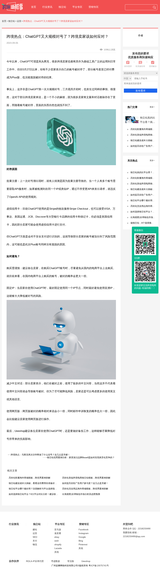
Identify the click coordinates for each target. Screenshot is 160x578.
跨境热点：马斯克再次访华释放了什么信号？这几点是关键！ (40, 454)
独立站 (62, 7)
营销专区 (94, 7)
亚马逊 (57, 529)
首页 (33, 7)
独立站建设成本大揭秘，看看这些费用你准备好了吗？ (35, 483)
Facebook (83, 529)
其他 (56, 552)
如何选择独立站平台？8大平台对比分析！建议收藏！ (34, 494)
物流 (35, 544)
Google (82, 537)
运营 (19, 21)
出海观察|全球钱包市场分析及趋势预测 (81, 494)
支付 (35, 540)
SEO (35, 537)
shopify (57, 544)
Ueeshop (85, 561)
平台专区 (77, 7)
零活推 (70, 561)
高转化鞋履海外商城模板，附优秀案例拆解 (29, 477)
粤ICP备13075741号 (99, 565)
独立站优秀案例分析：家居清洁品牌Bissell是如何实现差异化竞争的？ (81, 457)
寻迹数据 (55, 561)
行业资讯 (47, 7)
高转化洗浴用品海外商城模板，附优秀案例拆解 (85, 488)
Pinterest (83, 544)
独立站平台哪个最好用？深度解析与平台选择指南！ (34, 488)
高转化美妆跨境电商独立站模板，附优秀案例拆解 (86, 477)
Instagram (84, 533)
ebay (56, 537)
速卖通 (57, 533)
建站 (35, 529)
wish (56, 540)
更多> (152, 107)
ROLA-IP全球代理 (35, 561)
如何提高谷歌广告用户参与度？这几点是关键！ (85, 483)
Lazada (58, 548)
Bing (81, 540)
